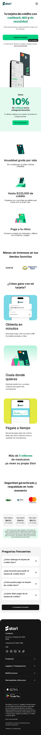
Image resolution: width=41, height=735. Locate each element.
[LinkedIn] (15, 651)
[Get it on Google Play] (20, 695)
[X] (19, 651)
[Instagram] (11, 651)
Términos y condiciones (13, 728)
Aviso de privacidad (20, 46)
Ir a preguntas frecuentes (20, 607)
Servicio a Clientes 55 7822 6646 (15, 638)
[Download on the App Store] (20, 689)
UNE (6, 647)
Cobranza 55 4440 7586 (14, 643)
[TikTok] (23, 651)
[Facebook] (7, 651)
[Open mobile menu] (36, 3)
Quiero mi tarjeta (20, 37)
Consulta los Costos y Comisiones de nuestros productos (17, 724)
